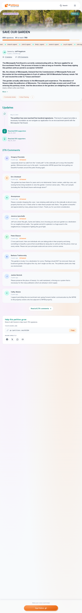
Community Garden (10, 97)
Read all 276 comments (41, 309)
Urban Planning (24, 97)
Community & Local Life (11, 13)
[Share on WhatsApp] (17, 339)
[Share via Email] (22, 339)
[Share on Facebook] (7, 339)
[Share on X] (12, 339)
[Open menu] (75, 5)
